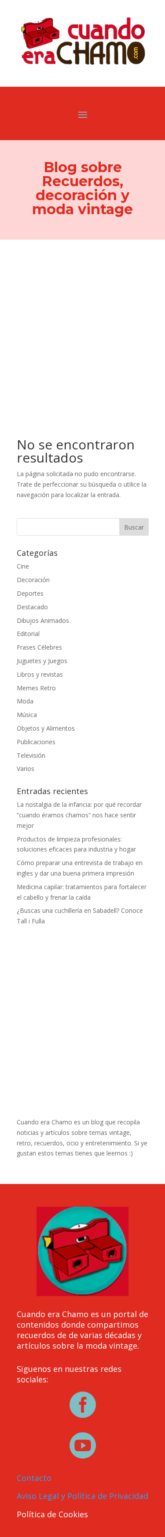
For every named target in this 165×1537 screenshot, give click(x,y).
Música (27, 714)
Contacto (34, 1478)
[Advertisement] (82, 326)
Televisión (31, 755)
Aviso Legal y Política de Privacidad (82, 1496)
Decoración (33, 580)
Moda (25, 701)
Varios (25, 768)
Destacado (32, 607)
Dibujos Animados (43, 620)
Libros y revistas (40, 674)
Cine (23, 566)
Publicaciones (36, 742)
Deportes (30, 593)
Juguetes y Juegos (42, 661)
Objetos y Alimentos (46, 728)
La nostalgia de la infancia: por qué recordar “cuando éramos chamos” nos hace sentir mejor (79, 815)
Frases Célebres (39, 647)
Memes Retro (36, 688)
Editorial (28, 633)
